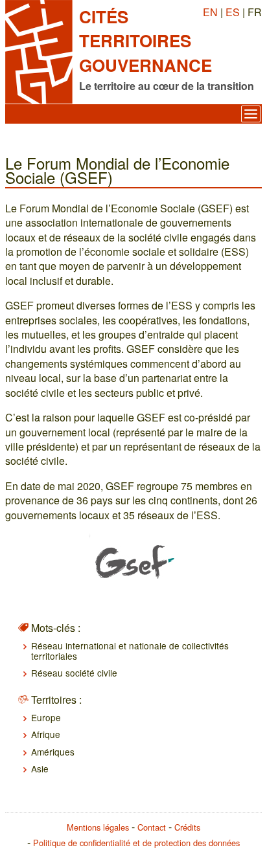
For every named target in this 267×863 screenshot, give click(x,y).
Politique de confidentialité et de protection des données (136, 842)
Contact (151, 827)
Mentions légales (98, 827)
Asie (40, 768)
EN (210, 12)
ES (233, 12)
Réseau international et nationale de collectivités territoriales (130, 650)
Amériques (53, 751)
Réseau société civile (74, 672)
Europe (46, 717)
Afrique (45, 734)
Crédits (187, 827)
